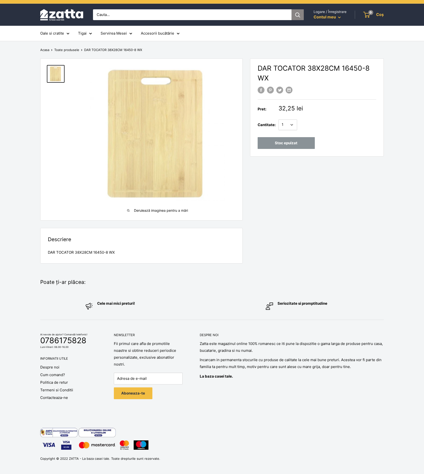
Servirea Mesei (114, 33)
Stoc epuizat (286, 143)
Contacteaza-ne (54, 397)
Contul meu (325, 16)
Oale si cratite (52, 33)
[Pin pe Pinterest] (270, 89)
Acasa (44, 50)
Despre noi (49, 367)
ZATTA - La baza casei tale (89, 459)
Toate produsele (66, 50)
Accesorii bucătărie (157, 33)
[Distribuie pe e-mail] (289, 89)
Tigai (82, 33)
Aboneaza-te (133, 393)
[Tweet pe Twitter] (279, 89)
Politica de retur (54, 382)
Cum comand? (52, 374)
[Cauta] (298, 14)
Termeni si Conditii (56, 390)
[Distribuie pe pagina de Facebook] (261, 89)
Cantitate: (267, 124)
